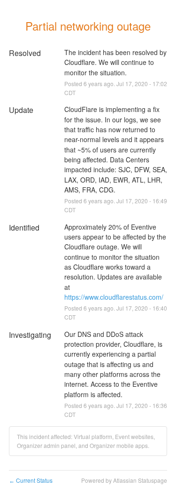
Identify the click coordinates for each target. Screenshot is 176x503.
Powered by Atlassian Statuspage (124, 480)
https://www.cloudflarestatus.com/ (113, 297)
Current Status (31, 480)
